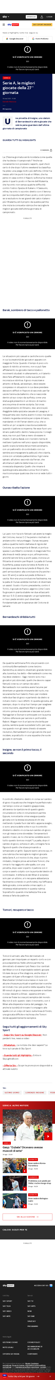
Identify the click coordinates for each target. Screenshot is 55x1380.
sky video (7, 1311)
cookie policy (34, 1342)
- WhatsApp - (9, 1045)
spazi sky (32, 1321)
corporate (33, 1354)
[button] (23, 1376)
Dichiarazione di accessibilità (35, 1348)
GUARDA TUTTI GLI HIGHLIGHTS (19, 140)
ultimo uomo (12, 1093)
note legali (8, 1347)
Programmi (33, 1326)
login (49, 17)
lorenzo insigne (35, 1093)
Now (30, 1311)
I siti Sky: (6, 1296)
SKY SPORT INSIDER (42, 25)
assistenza (35, 1367)
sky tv (30, 1301)
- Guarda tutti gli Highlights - (18, 1055)
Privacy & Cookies (18, 1365)
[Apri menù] (4, 24)
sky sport (7, 1301)
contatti (43, 1367)
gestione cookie (10, 1342)
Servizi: (30, 1296)
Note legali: (7, 1337)
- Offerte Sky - (10, 1065)
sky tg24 (7, 1306)
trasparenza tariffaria (23, 1367)
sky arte (7, 1316)
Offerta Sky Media (11, 1354)
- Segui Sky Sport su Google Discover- (22, 1035)
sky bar (31, 1316)
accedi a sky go (41, 1285)
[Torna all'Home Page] (13, 24)
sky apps (32, 1306)
